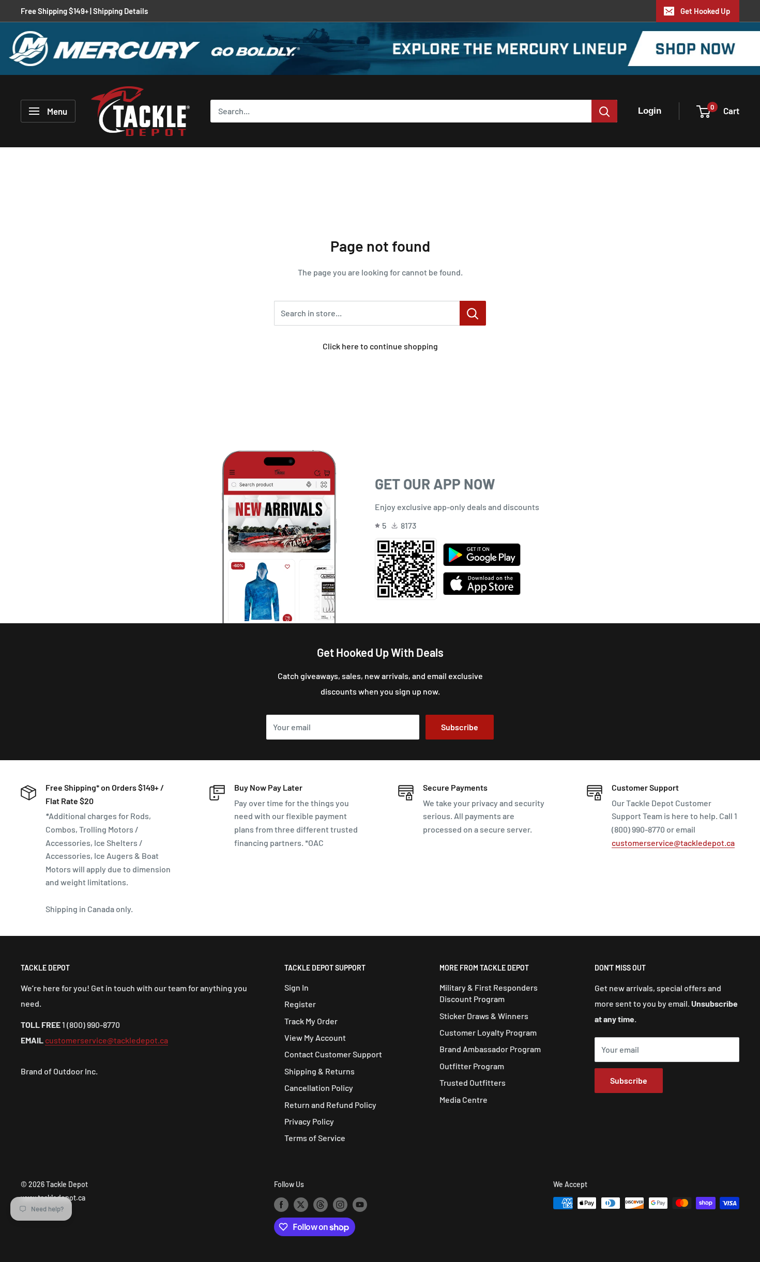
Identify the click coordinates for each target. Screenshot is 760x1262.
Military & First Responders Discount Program (488, 993)
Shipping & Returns (319, 1071)
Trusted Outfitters (472, 1082)
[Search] (604, 111)
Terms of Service (314, 1138)
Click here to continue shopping (380, 346)
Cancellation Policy (318, 1087)
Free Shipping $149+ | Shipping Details (84, 11)
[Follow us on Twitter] (301, 1204)
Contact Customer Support (333, 1054)
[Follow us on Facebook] (281, 1204)
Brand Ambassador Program (490, 1049)
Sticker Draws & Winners (483, 1016)
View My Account (315, 1037)
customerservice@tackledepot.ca (673, 843)
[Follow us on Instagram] (340, 1204)
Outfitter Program (471, 1066)
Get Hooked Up (705, 11)
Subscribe (459, 727)
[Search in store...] (473, 313)
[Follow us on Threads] (320, 1204)
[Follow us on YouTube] (360, 1204)
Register (300, 1004)
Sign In (296, 987)
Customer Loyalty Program (488, 1032)
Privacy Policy (309, 1121)
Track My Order (311, 1021)
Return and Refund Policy (330, 1105)
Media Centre (463, 1099)
